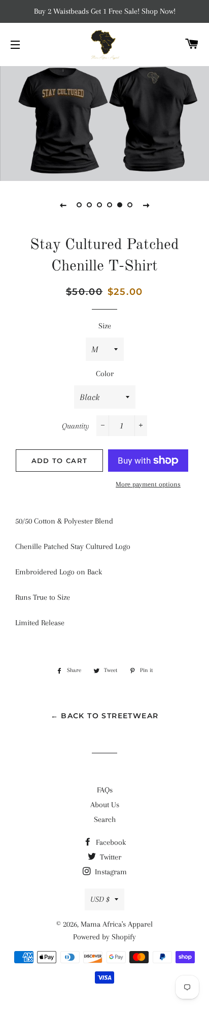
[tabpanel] (104, 122)
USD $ (100, 899)
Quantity (75, 426)
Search (105, 819)
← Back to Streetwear (105, 715)
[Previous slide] (63, 205)
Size (104, 325)
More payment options (148, 484)
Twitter (109, 857)
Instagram (110, 871)
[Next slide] (146, 205)
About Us (104, 804)
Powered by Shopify (104, 936)
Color (105, 373)
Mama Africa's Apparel (117, 924)
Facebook (110, 842)
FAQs (105, 789)
